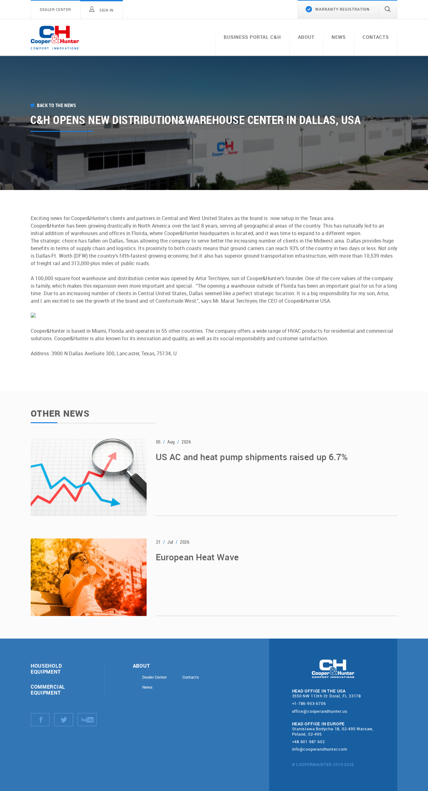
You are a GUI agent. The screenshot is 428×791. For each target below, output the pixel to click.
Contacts (376, 37)
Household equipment (46, 669)
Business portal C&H (252, 37)
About (306, 37)
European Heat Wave (197, 557)
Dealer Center (154, 677)
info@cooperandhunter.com (319, 749)
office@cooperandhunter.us (319, 711)
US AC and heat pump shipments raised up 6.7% (252, 457)
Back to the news (56, 105)
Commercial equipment (48, 690)
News (338, 37)
